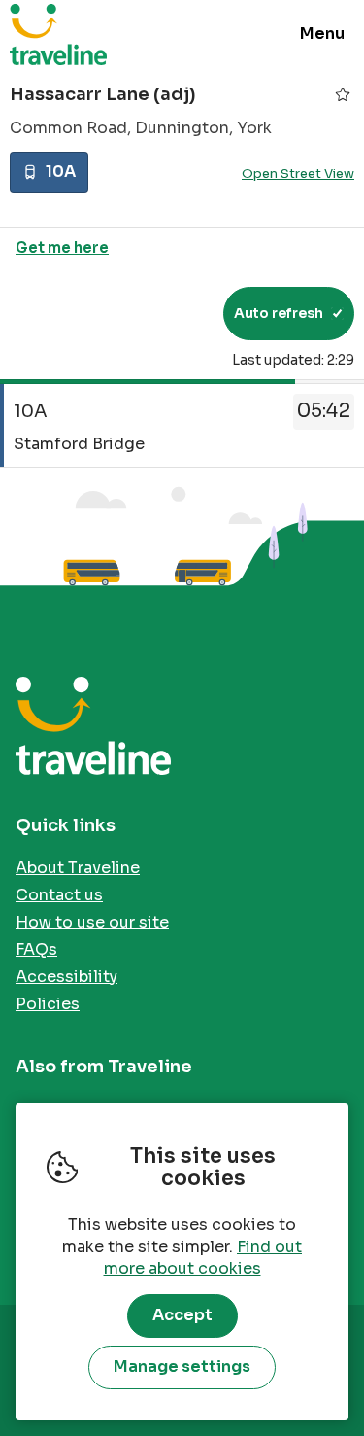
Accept (182, 1315)
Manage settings (182, 1366)
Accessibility (66, 976)
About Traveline (78, 868)
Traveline (58, 34)
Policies (48, 1004)
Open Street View (298, 173)
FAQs (36, 949)
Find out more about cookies (203, 1258)
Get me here (62, 247)
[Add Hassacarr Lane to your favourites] (342, 94)
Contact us (59, 895)
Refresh (173, 313)
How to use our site (92, 922)
